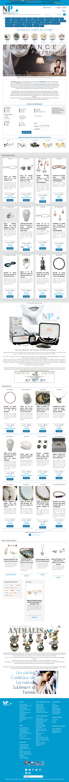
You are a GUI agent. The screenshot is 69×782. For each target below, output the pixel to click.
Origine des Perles (39, 704)
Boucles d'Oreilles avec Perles (42, 719)
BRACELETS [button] (35, 18)
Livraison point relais (24, 746)
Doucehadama (23, 117)
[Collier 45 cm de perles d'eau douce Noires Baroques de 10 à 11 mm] (34, 591)
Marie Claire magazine (24, 729)
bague (12, 585)
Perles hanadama (56, 713)
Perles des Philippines (56, 709)
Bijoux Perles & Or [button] (45, 23)
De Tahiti (7, 117)
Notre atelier (22, 716)
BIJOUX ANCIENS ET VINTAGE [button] (19, 25)
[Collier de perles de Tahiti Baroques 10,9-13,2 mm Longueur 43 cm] (26, 493)
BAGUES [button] (61, 18)
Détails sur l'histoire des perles (42, 712)
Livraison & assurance (24, 744)
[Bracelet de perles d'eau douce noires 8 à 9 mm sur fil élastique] (59, 263)
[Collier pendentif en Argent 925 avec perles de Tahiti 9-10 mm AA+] (10, 493)
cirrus (16, 587)
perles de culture (33, 83)
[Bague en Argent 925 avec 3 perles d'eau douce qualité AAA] (59, 444)
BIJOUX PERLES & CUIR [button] (9, 23)
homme (18, 590)
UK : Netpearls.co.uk (56, 732)
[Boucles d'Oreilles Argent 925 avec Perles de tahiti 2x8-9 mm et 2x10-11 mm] (43, 444)
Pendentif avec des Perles (41, 721)
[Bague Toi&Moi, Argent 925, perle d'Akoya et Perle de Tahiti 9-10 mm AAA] (10, 215)
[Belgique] (65, 7)
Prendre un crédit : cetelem (25, 751)
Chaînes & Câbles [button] (36, 23)
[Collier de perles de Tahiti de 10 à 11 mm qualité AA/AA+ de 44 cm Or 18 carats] (43, 398)
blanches (18, 585)
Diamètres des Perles (40, 708)
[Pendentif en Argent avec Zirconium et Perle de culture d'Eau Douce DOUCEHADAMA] (59, 215)
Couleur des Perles (40, 705)
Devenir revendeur (23, 708)
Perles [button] (24, 18)
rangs (19, 592)
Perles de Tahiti (55, 706)
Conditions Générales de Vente (26, 705)
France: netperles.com (56, 728)
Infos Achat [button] (36, 25)
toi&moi (7, 595)
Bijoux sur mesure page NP (25, 752)
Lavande (23, 124)
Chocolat (23, 125)
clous (19, 587)
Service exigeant (23, 719)
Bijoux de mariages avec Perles (42, 738)
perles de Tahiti (55, 83)
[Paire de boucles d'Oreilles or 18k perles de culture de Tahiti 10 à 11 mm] (26, 167)
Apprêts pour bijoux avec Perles (42, 740)
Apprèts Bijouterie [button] (27, 23)
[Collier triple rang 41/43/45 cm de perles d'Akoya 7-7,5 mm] (26, 444)
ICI (48, 99)
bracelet (11, 587)
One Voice (54, 722)
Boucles (23, 110)
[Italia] (61, 7)
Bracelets (8, 111)
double (12, 590)
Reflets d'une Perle (39, 706)
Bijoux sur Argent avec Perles (42, 737)
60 (40, 532)
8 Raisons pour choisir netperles (26, 717)
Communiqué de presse (24, 731)
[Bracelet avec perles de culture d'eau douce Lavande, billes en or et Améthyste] (59, 493)
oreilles (6, 593)
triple (11, 595)
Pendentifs (23, 109)
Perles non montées (40, 111)
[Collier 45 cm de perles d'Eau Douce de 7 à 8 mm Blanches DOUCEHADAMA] (43, 215)
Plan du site (22, 711)
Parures (8, 110)
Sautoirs (38, 109)
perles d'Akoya (40, 83)
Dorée (7, 125)
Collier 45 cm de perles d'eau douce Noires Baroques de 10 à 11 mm (34, 602)
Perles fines (38, 734)
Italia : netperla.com (56, 729)
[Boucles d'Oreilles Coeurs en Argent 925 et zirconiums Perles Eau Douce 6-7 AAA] (58, 551)
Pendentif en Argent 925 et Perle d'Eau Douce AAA (26, 560)
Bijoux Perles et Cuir (40, 733)
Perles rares (38, 735)
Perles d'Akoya (55, 705)
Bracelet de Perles (39, 722)
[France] (57, 7)
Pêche (22, 122)
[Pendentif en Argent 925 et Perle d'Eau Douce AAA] (26, 551)
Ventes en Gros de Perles (41, 729)
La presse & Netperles (24, 727)
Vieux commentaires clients (25, 738)
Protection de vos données (25, 712)
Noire (7, 124)
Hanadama (22, 118)
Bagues (22, 111)
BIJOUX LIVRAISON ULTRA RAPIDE (33, 2)
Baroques (38, 110)
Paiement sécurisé (23, 706)
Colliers (8, 109)
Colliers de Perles (39, 718)
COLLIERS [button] (29, 18)
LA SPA (53, 721)
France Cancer (55, 719)
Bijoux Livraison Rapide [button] (16, 18)
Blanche (8, 122)
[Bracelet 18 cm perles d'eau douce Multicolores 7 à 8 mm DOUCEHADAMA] (59, 167)
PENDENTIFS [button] (41, 18)
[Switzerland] (63, 7)
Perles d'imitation (39, 709)
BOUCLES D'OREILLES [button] (48, 18)
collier (6, 590)
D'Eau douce (7, 118)
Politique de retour (23, 756)
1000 (43, 532)
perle (11, 593)
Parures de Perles (39, 723)
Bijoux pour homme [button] (18, 23)
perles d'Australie (13, 84)
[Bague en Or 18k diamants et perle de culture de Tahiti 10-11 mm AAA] (26, 263)
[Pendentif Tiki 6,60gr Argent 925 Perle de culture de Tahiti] (43, 263)
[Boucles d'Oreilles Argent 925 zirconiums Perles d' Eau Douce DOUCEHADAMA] (43, 167)
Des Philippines (38, 116)
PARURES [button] (56, 18)
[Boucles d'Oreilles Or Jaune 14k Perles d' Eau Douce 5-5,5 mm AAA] (42, 551)
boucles (7, 587)
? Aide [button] (41, 25)
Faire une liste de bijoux (24, 758)
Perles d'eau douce (56, 711)
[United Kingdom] (59, 7)
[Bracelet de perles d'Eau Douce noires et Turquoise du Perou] (10, 263)
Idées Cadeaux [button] (28, 25)
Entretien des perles (24, 747)
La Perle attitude (23, 730)
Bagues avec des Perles (41, 726)
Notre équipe (22, 715)
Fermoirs (38, 741)
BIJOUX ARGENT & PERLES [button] (55, 23)
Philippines (22, 84)
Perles (53, 704)
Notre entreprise (23, 713)
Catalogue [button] (8, 18)
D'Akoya (6, 116)
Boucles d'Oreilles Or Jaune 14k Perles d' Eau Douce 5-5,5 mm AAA (42, 560)
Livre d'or (21, 737)
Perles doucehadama (56, 712)
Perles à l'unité (39, 727)
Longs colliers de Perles (41, 725)
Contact (21, 720)
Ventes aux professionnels (25, 709)
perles (15, 593)
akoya (6, 585)
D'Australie (22, 116)
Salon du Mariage (23, 735)
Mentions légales (23, 704)
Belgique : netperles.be (57, 731)
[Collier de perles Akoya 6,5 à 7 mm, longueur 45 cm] (10, 167)
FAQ (20, 721)
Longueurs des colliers (40, 711)
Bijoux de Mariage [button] (9, 25)
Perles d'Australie (55, 708)
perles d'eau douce (47, 83)
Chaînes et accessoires (40, 742)
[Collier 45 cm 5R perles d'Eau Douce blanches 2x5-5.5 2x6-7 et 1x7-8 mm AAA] (26, 398)
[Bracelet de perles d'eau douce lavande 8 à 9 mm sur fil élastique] (10, 398)
